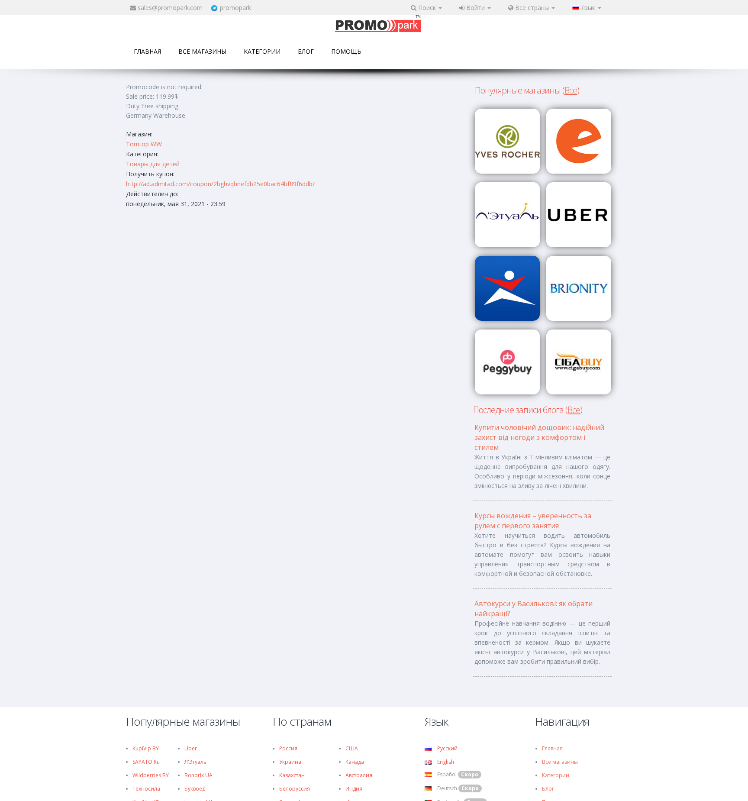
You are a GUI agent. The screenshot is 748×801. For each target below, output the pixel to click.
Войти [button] (475, 7)
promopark (235, 7)
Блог (306, 51)
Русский (447, 748)
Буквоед (194, 788)
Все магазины (202, 51)
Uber (190, 748)
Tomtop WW (144, 144)
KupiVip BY (145, 748)
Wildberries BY (150, 775)
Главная (147, 51)
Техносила (146, 788)
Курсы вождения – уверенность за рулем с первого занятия (532, 520)
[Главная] (378, 24)
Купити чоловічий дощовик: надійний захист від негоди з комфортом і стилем (539, 437)
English (445, 761)
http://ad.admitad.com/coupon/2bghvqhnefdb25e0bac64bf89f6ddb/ (220, 184)
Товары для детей (153, 164)
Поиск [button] (427, 7)
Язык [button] (589, 7)
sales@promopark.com (170, 7)
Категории (262, 51)
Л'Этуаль (195, 761)
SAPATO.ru (146, 761)
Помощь (346, 51)
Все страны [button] (532, 7)
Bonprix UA (198, 775)
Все (570, 90)
